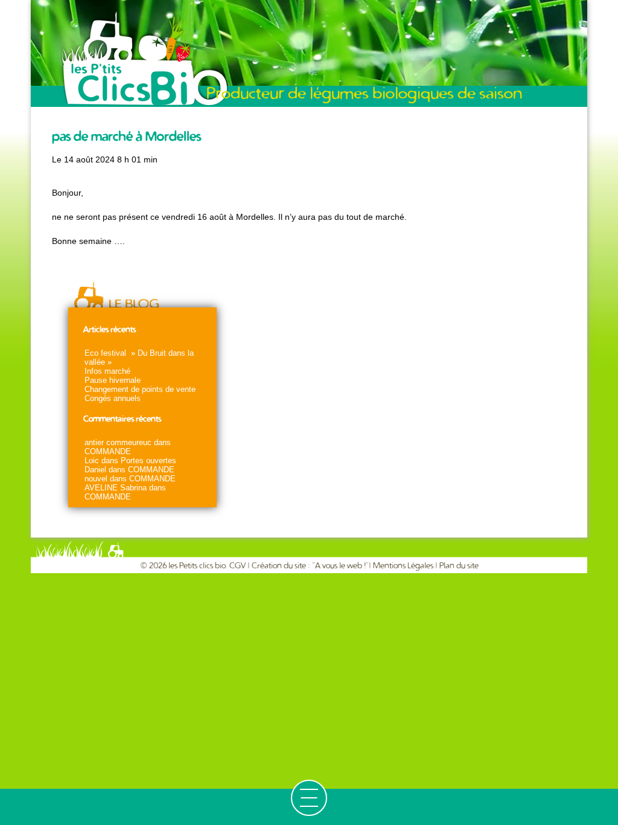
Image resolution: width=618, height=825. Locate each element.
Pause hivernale (112, 380)
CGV (238, 566)
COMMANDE (107, 451)
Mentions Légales (403, 566)
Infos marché (107, 371)
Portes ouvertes (148, 460)
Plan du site (459, 566)
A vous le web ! (340, 566)
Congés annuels (112, 398)
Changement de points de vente (140, 389)
